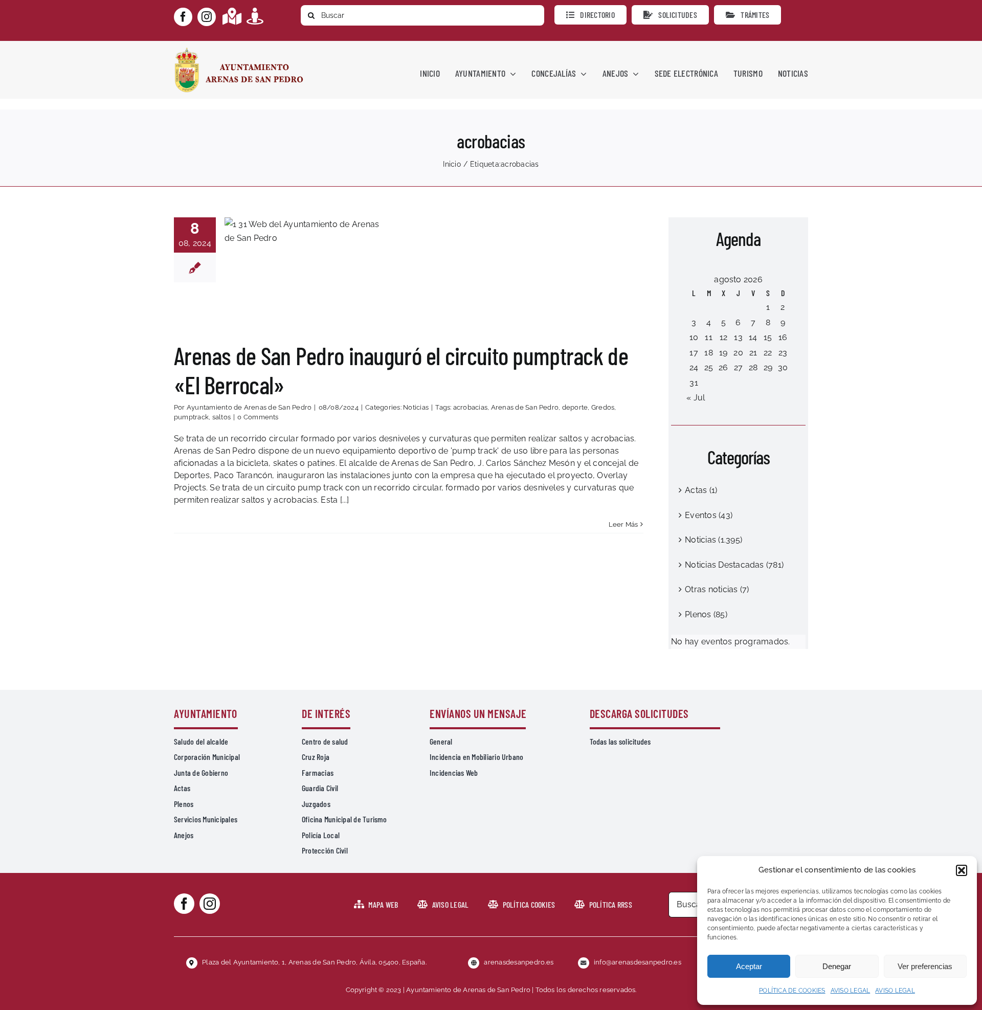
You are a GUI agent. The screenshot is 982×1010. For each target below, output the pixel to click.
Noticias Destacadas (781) (734, 565)
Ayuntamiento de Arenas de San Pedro (249, 407)
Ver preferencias (925, 966)
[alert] (738, 642)
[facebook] (183, 17)
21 (753, 352)
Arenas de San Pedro (525, 407)
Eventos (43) (708, 515)
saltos (221, 417)
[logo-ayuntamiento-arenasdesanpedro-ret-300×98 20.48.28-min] (239, 50)
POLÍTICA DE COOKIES (792, 990)
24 (693, 367)
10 (693, 337)
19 (723, 352)
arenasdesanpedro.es (518, 962)
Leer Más (623, 524)
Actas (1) (701, 490)
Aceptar (749, 966)
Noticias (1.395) (713, 540)
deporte (575, 407)
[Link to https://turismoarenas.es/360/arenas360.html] (255, 16)
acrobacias (470, 407)
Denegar (836, 966)
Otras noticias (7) (717, 589)
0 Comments (257, 417)
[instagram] (206, 17)
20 (738, 352)
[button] (961, 870)
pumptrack (191, 417)
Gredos (602, 407)
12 (723, 337)
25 (708, 367)
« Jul (695, 397)
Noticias (306, 298)
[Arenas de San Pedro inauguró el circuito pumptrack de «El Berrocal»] (306, 269)
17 (693, 352)
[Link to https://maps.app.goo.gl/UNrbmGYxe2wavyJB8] (231, 16)
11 (708, 337)
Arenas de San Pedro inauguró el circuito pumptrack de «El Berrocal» (306, 243)
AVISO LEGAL (851, 990)
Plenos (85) (706, 614)
